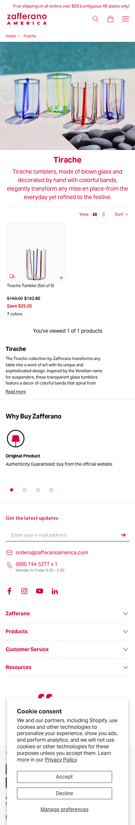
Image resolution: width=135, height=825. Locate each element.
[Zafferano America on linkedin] (54, 591)
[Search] (95, 19)
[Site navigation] (125, 19)
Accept (64, 776)
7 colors (14, 314)
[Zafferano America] (31, 19)
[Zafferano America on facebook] (9, 591)
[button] (11, 489)
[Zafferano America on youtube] (39, 591)
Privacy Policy (61, 759)
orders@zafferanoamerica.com (52, 552)
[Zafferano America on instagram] (24, 591)
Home (11, 36)
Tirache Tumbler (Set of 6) (30, 286)
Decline (64, 793)
